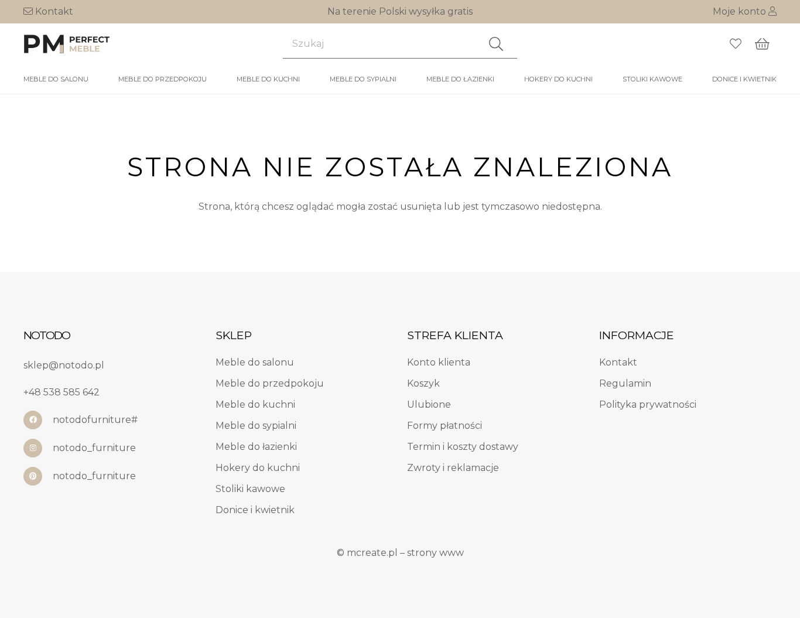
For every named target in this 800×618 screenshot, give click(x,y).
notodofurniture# (95, 419)
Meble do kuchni (255, 404)
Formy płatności (444, 425)
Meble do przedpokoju (270, 383)
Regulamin (625, 383)
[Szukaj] (496, 44)
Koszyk (423, 383)
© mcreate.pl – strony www (400, 552)
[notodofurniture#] (38, 420)
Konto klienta (438, 362)
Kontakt (53, 11)
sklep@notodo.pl (63, 365)
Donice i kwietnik (255, 509)
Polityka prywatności (647, 404)
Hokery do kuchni (258, 467)
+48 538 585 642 (61, 392)
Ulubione (429, 404)
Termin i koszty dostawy (462, 446)
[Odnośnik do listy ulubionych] (735, 44)
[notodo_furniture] (38, 448)
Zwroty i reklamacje (453, 467)
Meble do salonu (255, 362)
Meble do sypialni (256, 425)
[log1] (67, 44)
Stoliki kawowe (250, 488)
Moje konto (740, 11)
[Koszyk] (762, 44)
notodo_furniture (94, 447)
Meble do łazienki (256, 446)
